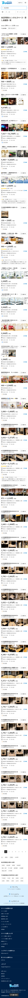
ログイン (20, 2)
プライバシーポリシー (5, 978)
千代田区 (11, 857)
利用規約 (3, 929)
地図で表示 (14, 995)
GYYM (2, 960)
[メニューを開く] (25, 2)
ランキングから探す (5, 921)
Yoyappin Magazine (5, 966)
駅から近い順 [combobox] (11, 28)
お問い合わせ (3, 971)
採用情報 (3, 976)
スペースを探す (4, 911)
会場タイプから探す (5, 913)
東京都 (6, 857)
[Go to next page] (25, 851)
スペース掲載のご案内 (5, 936)
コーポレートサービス (5, 924)
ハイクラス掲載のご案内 (6, 938)
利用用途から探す (4, 916)
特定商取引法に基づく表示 (6, 981)
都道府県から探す (4, 919)
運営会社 (3, 973)
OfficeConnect (4, 953)
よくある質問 (3, 926)
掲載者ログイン (4, 941)
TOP (2, 857)
